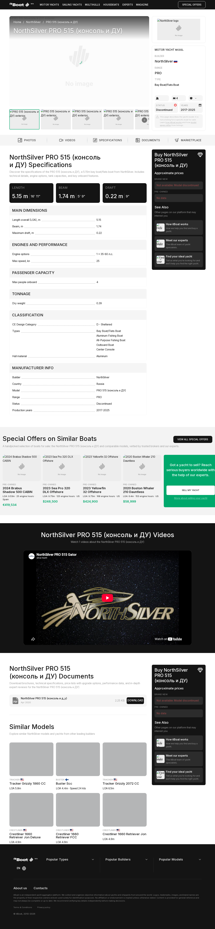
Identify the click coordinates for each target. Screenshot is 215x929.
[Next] (143, 61)
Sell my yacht (190, 490)
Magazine (142, 4)
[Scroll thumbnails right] (144, 120)
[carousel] (79, 71)
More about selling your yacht (190, 498)
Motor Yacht (165, 49)
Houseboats (111, 4)
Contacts (41, 888)
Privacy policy (43, 907)
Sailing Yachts (72, 4)
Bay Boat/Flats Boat (167, 84)
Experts (127, 4)
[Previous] (15, 61)
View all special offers (192, 439)
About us (20, 888)
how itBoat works (173, 122)
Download (135, 700)
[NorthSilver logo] (178, 29)
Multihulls (92, 4)
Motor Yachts (49, 4)
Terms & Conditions (22, 907)
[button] (79, 61)
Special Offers (191, 4)
